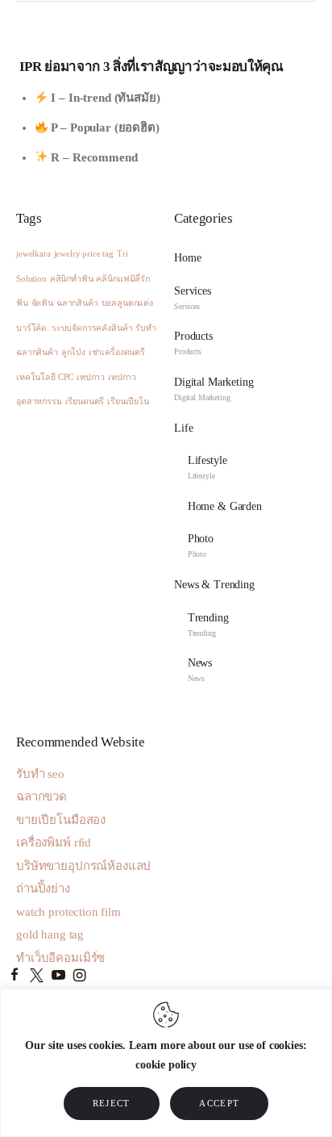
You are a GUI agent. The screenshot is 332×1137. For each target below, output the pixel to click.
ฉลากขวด (41, 796)
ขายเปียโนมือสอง (61, 819)
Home (187, 258)
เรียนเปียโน (128, 401)
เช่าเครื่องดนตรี (117, 352)
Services (192, 298)
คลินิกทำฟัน (71, 278)
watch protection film (68, 911)
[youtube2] (58, 976)
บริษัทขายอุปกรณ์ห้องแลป (83, 865)
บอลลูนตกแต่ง (128, 303)
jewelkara (33, 253)
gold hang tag (50, 934)
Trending (208, 624)
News (200, 670)
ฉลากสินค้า (77, 303)
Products (193, 343)
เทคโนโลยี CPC (44, 377)
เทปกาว (91, 377)
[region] (166, 1063)
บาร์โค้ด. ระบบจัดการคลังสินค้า (74, 328)
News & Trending (214, 585)
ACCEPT (219, 1103)
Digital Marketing (213, 389)
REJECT (112, 1103)
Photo (201, 545)
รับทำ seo (40, 773)
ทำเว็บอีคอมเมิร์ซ (60, 957)
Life (183, 428)
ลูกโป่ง (73, 352)
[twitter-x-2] (37, 976)
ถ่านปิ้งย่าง (43, 888)
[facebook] (15, 976)
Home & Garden (225, 506)
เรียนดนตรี (85, 401)
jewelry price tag (84, 253)
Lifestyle (207, 467)
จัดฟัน (42, 303)
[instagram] (79, 976)
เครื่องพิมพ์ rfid (53, 842)
